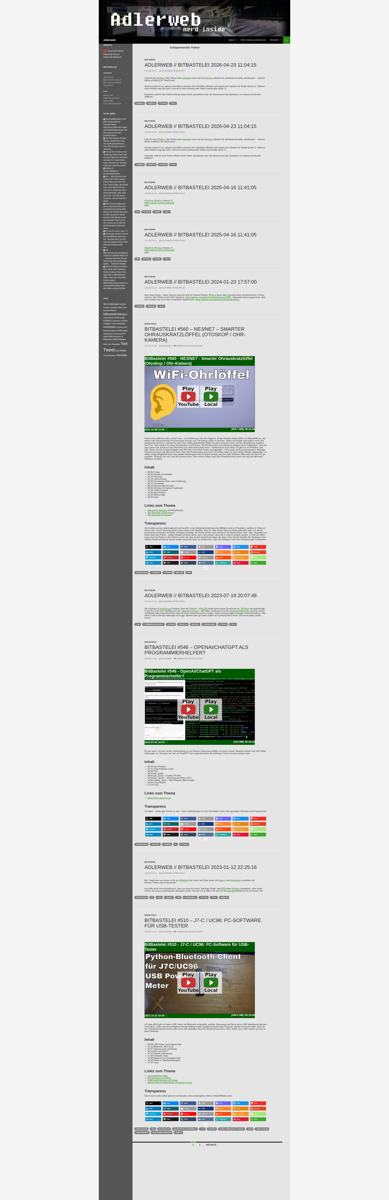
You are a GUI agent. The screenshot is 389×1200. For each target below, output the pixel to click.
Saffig (114, 339)
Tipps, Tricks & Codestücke (253, 40)
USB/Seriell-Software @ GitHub (163, 1080)
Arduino (114, 307)
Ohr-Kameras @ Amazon (160, 515)
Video (123, 350)
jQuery (169, 897)
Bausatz (106, 310)
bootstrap (141, 897)
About (231, 40)
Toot (173, 103)
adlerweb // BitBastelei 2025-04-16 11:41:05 (200, 187)
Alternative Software (157, 510)
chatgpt (155, 844)
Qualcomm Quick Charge (232, 1129)
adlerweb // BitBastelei (173, 71)
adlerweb (166, 346)
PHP (178, 897)
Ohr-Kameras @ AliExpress (161, 512)
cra (138, 624)
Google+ (107, 323)
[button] (153, 547)
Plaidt (105, 336)
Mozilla (195, 624)
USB (117, 351)
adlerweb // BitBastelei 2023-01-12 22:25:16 (201, 867)
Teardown (116, 344)
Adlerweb (109, 40)
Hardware (121, 324)
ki (176, 844)
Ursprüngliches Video (158, 1076)
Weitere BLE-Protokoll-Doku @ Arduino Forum (170, 1083)
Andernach (113, 304)
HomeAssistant (121, 327)
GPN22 (114, 324)
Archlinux (106, 307)
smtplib (151, 306)
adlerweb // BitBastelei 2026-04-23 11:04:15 (200, 65)
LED (119, 331)
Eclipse (171, 624)
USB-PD (179, 1133)
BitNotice (122, 314)
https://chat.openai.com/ (159, 798)
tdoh (109, 344)
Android (122, 304)
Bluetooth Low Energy (185, 1129)
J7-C (202, 1129)
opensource (209, 624)
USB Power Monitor (162, 1133)
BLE (153, 1129)
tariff (157, 212)
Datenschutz (108, 318)
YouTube (121, 355)
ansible (140, 103)
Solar (105, 91)
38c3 (105, 304)
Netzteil (119, 334)
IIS (152, 897)
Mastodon (150, 60)
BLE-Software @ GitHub (159, 1078)
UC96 (250, 1129)
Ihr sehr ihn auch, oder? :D (116, 231)
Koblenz (113, 331)
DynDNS (167, 844)
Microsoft (112, 334)
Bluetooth (164, 1129)
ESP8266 (107, 321)
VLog (105, 355)
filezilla (183, 624)
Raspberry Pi (118, 336)
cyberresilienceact (153, 624)
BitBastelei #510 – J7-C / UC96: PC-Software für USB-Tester (203, 923)
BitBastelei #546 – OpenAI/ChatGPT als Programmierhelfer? (196, 649)
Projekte (274, 40)
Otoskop (155, 573)
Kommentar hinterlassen (189, 346)
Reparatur (107, 339)
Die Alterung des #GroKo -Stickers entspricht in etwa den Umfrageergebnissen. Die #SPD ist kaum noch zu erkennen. (115, 143)
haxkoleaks (109, 327)
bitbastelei (141, 573)
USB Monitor (142, 1133)
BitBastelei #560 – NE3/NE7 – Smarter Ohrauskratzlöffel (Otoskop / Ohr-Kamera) (195, 334)
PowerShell (190, 897)
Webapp (224, 897)
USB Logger (262, 1129)
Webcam (179, 573)
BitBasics (113, 310)
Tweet (109, 349)
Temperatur (107, 73)
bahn (125, 307)
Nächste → (212, 1145)
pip (137, 212)
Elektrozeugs (119, 318)
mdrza (105, 334)
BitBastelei (150, 324)
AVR (120, 307)
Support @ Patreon (115, 51)
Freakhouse (116, 321)
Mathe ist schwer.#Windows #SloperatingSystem (111, 171)
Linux (124, 330)
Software (122, 339)
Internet (106, 331)
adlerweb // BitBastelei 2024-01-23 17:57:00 (201, 282)
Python (163, 103)
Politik (110, 336)
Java (159, 897)
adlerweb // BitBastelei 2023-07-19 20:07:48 (201, 595)
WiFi (189, 573)
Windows (112, 355)
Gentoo (151, 103)
